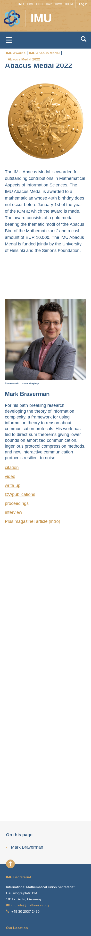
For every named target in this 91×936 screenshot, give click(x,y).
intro (54, 521)
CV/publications (20, 494)
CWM (58, 4)
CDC (39, 4)
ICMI (30, 4)
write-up (12, 485)
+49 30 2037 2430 (25, 911)
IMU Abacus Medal (44, 53)
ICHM (69, 4)
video (10, 476)
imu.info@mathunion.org (30, 905)
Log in (83, 4)
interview (13, 512)
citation (12, 467)
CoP (49, 4)
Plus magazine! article (26, 521)
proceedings (17, 503)
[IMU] (8, 16)
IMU (21, 4)
